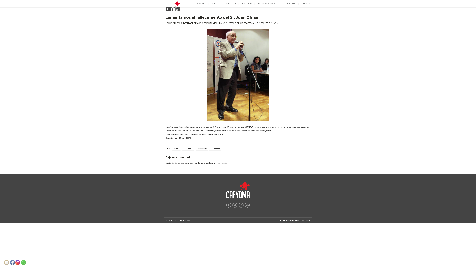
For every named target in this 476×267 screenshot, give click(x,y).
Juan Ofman (215, 149)
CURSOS (306, 3)
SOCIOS (216, 3)
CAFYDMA (200, 3)
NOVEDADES (288, 3)
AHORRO (231, 3)
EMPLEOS (247, 3)
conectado (195, 163)
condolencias (188, 149)
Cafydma (176, 149)
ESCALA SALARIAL (267, 3)
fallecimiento (202, 149)
